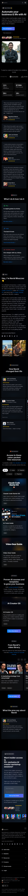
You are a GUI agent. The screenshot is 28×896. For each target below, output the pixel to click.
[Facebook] (2, 844)
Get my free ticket (14, 795)
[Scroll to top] (25, 828)
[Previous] (18, 659)
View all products (13, 631)
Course (10, 474)
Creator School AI (7, 290)
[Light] (7, 886)
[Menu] (25, 3)
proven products (13, 587)
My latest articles (8, 221)
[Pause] (22, 659)
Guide (13, 470)
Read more (5, 417)
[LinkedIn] (9, 336)
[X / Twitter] (4, 844)
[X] (12, 336)
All (6, 470)
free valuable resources (19, 463)
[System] (5, 886)
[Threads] (17, 336)
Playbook (19, 474)
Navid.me (10, 877)
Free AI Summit (7, 28)
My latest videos (8, 262)
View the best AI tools (9, 242)
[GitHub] (22, 844)
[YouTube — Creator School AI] (4, 336)
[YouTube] (2, 336)
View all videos (13, 696)
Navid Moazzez (6, 880)
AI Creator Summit (18, 292)
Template (22, 470)
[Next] (25, 659)
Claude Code (6, 882)
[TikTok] (14, 336)
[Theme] (22, 2)
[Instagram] (7, 336)
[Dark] (3, 886)
